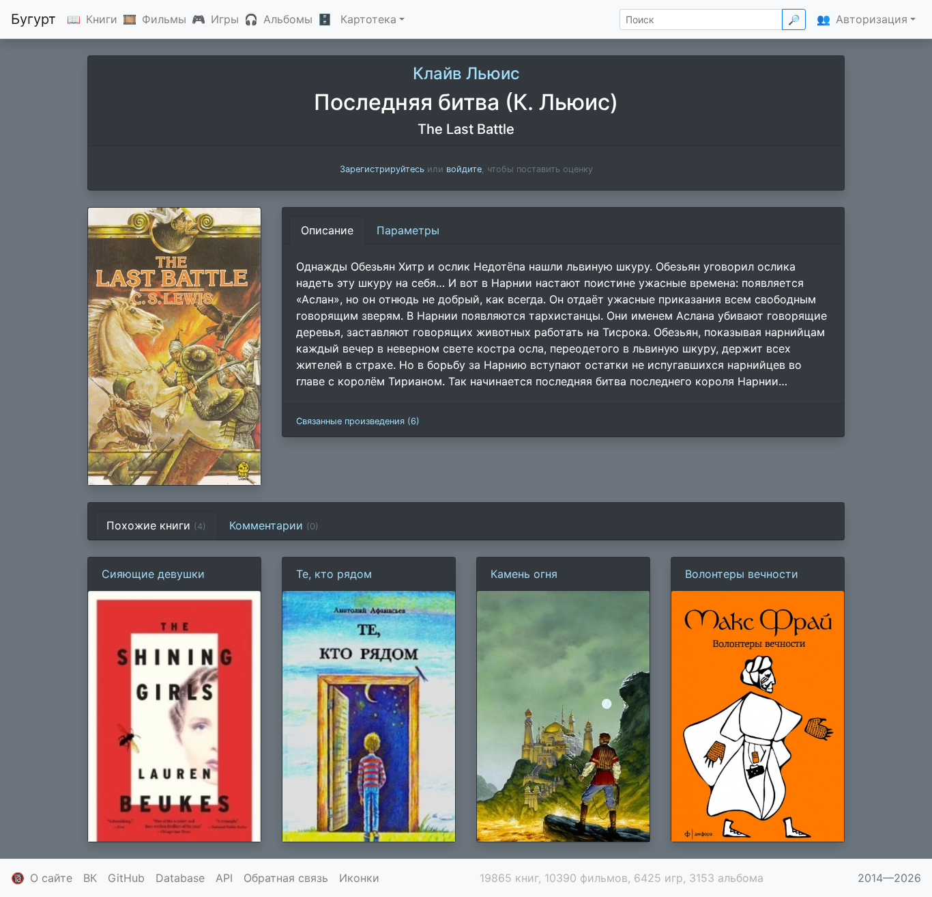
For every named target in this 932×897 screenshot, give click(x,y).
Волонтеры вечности (741, 574)
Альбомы (287, 19)
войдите (464, 169)
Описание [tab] (327, 230)
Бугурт (33, 19)
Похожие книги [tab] (156, 525)
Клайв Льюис (466, 73)
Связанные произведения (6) (358, 421)
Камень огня (524, 574)
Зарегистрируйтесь (382, 169)
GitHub (126, 878)
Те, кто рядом (334, 574)
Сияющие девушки (153, 574)
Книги (101, 19)
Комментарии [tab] (274, 525)
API (224, 878)
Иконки (359, 878)
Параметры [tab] (408, 230)
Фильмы (164, 19)
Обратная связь (286, 878)
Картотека (368, 19)
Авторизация (871, 19)
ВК (90, 878)
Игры (225, 19)
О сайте (51, 878)
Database (180, 878)
